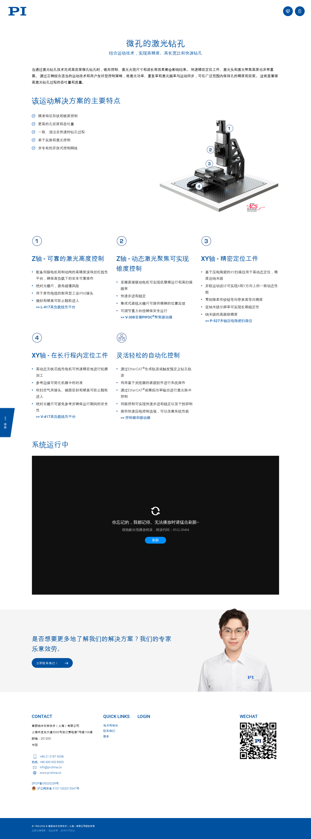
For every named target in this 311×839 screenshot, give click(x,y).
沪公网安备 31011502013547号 (57, 788)
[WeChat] (258, 741)
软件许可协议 (68, 830)
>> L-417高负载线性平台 (55, 307)
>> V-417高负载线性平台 (56, 417)
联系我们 (109, 731)
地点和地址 (110, 725)
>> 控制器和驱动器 (135, 418)
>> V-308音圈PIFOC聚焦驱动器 (146, 317)
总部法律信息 (39, 830)
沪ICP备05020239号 (45, 783)
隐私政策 (53, 830)
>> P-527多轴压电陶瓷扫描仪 (228, 321)
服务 (106, 736)
